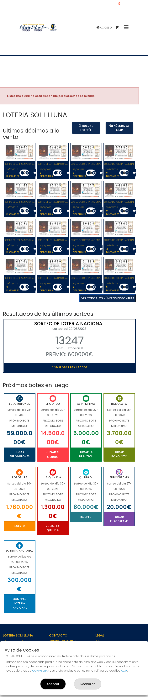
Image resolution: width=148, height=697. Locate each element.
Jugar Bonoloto (119, 454)
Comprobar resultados (69, 367)
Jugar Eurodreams (119, 519)
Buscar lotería (86, 128)
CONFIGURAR (40, 671)
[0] (118, 27)
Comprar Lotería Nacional (20, 603)
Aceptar (53, 684)
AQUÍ (124, 671)
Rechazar (87, 684)
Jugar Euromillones (19, 454)
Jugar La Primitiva (86, 454)
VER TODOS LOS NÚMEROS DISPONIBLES (107, 298)
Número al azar (121, 128)
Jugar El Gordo (53, 454)
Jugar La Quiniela (52, 528)
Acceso (105, 27)
